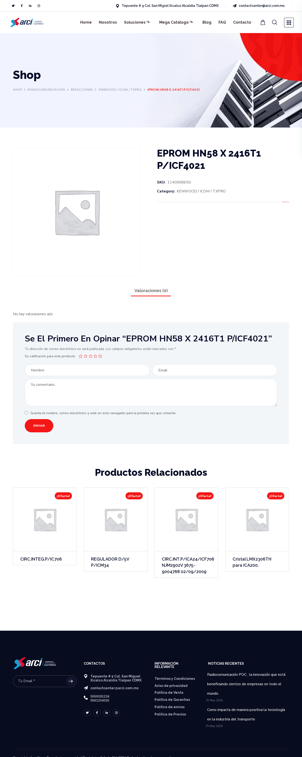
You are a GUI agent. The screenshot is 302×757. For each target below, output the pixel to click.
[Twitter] (13, 6)
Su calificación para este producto (50, 356)
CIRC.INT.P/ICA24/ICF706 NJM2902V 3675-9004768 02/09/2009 (188, 565)
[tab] (151, 290)
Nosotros (108, 22)
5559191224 (99, 696)
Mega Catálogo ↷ (176, 22)
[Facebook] (21, 6)
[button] (275, 22)
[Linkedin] (30, 6)
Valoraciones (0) (151, 290)
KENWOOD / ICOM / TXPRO (120, 89)
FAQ (222, 22)
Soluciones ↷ (137, 22)
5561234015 (99, 700)
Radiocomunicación (46, 89)
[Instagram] (38, 6)
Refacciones (82, 89)
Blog (206, 22)
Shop (17, 89)
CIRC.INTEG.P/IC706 (41, 559)
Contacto (242, 22)
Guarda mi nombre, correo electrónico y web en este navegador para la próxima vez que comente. (103, 413)
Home (86, 22)
